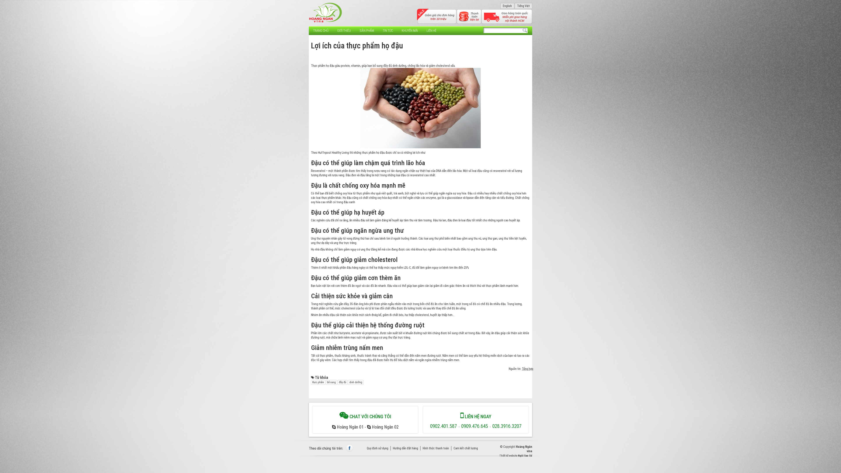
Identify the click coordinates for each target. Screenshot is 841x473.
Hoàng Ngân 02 (385, 427)
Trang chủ (321, 31)
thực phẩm (318, 382)
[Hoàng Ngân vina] (326, 12)
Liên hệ (431, 31)
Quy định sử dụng (377, 448)
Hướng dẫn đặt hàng (405, 448)
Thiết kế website (508, 455)
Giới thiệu (344, 31)
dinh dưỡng (355, 382)
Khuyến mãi (410, 31)
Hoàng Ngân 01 (350, 427)
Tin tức (388, 31)
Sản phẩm (367, 31)
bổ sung (331, 382)
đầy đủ (342, 382)
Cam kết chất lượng (466, 448)
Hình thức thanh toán (436, 448)
